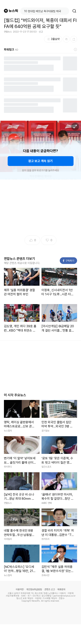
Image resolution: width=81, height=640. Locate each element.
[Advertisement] (40, 632)
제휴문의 (61, 589)
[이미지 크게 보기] (75, 127)
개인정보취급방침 (34, 589)
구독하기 (68, 260)
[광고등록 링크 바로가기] (75, 49)
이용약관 (20, 589)
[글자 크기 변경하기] (66, 39)
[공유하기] (73, 39)
